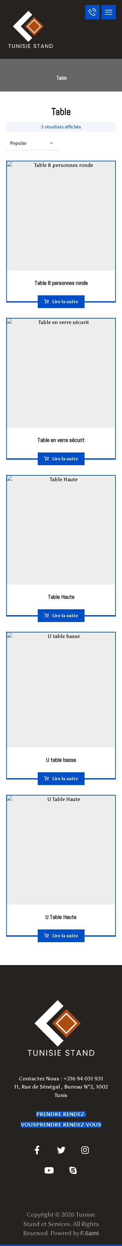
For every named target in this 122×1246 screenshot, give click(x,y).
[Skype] (73, 1170)
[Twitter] (61, 1150)
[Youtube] (49, 1170)
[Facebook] (37, 1150)
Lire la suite (65, 301)
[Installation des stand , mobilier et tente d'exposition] (30, 29)
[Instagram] (85, 1150)
